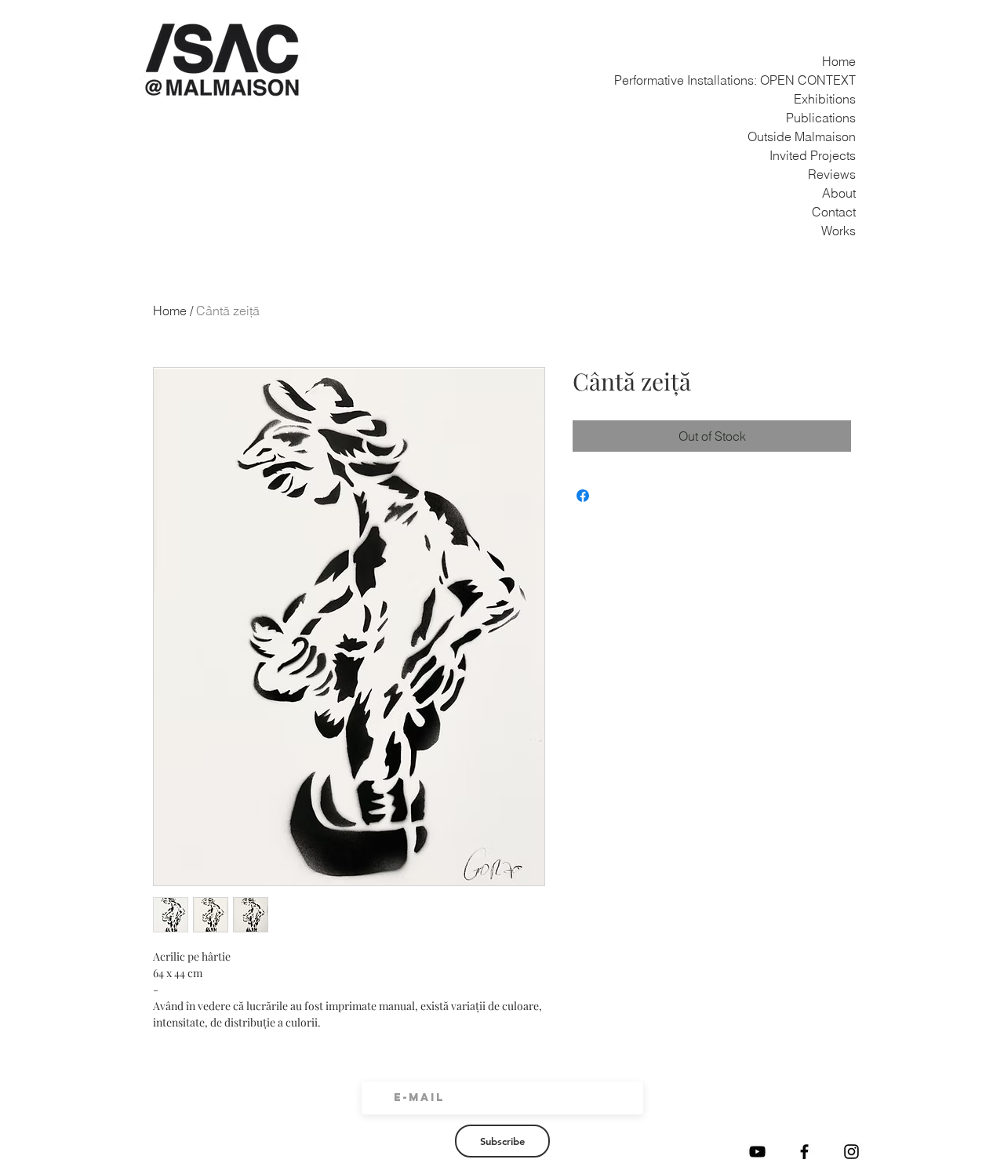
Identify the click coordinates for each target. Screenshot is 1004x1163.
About (839, 193)
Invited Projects (838, 155)
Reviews (838, 174)
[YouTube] (757, 1151)
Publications (838, 117)
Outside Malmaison (838, 136)
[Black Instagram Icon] (851, 1151)
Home (839, 61)
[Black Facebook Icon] (804, 1151)
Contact (838, 212)
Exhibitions (838, 99)
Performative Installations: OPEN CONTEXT (838, 80)
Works (838, 230)
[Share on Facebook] (582, 495)
